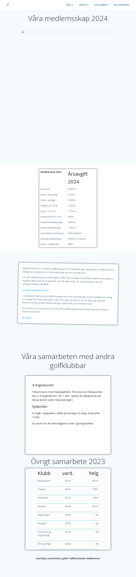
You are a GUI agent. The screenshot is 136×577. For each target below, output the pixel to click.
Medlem (83, 5)
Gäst (68, 5)
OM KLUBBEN (100, 5)
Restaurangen (121, 5)
